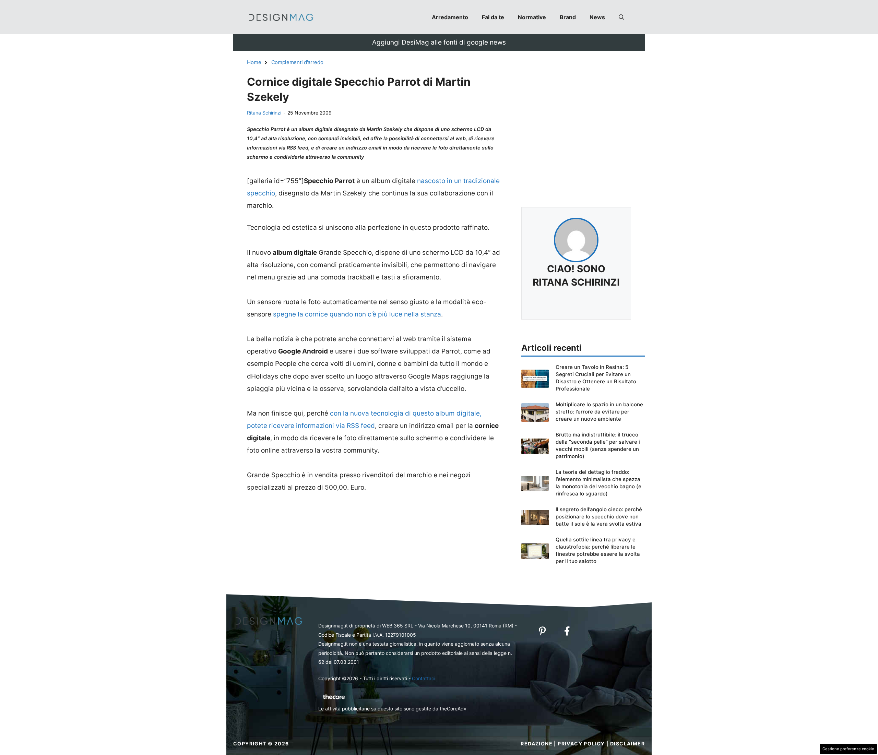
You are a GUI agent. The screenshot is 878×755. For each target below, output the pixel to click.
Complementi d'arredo (297, 62)
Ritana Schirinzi (264, 113)
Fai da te (493, 17)
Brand (568, 17)
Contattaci (423, 678)
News (597, 17)
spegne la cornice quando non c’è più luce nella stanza (357, 314)
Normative (532, 17)
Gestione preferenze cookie (848, 748)
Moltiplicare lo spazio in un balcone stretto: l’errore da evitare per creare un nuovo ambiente (599, 411)
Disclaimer (627, 743)
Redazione (537, 743)
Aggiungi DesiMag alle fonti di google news (439, 42)
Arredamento (450, 17)
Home (254, 62)
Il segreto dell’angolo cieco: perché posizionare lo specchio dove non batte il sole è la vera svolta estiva (599, 516)
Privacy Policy (581, 743)
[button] (621, 17)
